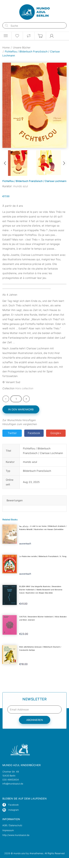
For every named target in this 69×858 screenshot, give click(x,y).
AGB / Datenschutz (12, 825)
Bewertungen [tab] (15, 500)
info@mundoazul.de (12, 783)
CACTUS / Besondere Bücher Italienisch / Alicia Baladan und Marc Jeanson (43, 618)
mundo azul (20, 186)
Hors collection (24, 388)
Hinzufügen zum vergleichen (19, 424)
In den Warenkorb (21, 409)
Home (6, 47)
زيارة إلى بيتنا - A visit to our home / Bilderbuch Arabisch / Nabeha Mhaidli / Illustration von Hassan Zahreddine (43, 527)
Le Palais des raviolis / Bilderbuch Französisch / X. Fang (42, 556)
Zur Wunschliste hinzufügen (19, 420)
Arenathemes (36, 853)
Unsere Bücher (21, 47)
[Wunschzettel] (17, 36)
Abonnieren (34, 719)
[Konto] (52, 36)
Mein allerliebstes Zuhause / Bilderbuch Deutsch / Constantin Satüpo (40, 648)
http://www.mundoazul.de (15, 835)
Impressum (8, 830)
